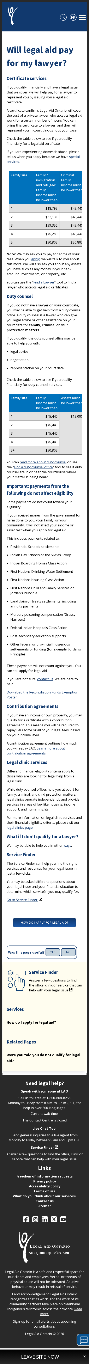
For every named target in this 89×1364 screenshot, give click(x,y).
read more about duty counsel (43, 462)
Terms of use (44, 1191)
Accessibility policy (44, 1186)
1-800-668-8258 (58, 1098)
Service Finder (42, 1147)
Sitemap (44, 1206)
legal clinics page (20, 827)
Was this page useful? (26, 952)
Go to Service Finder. (22, 900)
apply (35, 259)
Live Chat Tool (44, 1128)
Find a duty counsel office (33, 467)
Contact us (45, 1201)
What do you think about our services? (44, 1196)
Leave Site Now (40, 1356)
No (68, 952)
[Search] (63, 15)
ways (67, 845)
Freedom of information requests (45, 1176)
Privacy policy (44, 1181)
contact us (45, 679)
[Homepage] (11, 15)
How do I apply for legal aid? (44, 922)
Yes (52, 952)
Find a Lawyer (43, 282)
